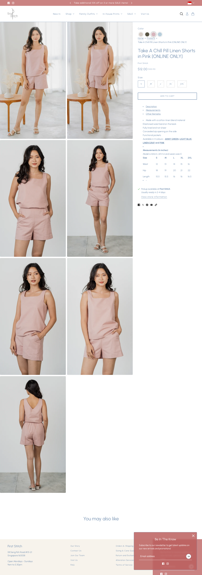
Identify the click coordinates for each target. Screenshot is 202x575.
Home (141, 38)
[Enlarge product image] (33, 80)
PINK (162, 142)
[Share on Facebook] (139, 205)
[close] (193, 535)
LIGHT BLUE (186, 139)
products (151, 38)
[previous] (70, 2)
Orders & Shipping (125, 546)
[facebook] (8, 3)
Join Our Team (78, 555)
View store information (154, 197)
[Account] (187, 13)
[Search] (181, 13)
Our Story (75, 546)
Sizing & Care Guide (126, 551)
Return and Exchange (126, 555)
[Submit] (188, 556)
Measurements (153, 110)
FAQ (72, 565)
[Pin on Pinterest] (147, 205)
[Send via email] (151, 205)
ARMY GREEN (171, 139)
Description (151, 106)
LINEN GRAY (149, 142)
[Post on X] (143, 204)
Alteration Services (125, 560)
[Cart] (192, 13)
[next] (131, 2)
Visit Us (74, 560)
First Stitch (143, 63)
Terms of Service (124, 565)
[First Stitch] (13, 13)
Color (141, 28)
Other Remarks (153, 114)
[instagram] (13, 3)
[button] (141, 34)
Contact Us (76, 551)
